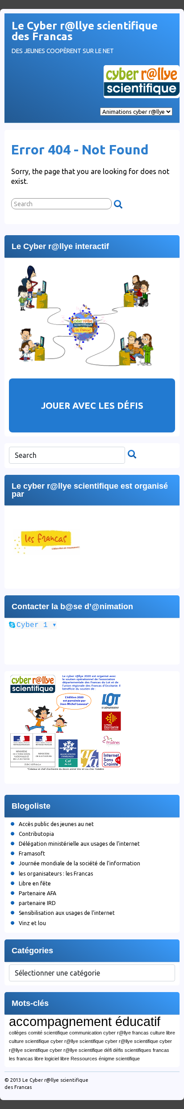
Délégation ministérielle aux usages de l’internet (79, 844)
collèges (18, 1032)
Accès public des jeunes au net (56, 824)
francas (161, 1050)
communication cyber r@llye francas (109, 1032)
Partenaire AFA (37, 893)
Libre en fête (35, 883)
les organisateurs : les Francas (56, 873)
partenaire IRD (37, 903)
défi (108, 1050)
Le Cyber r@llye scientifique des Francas (85, 31)
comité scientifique (48, 1032)
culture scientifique (29, 1041)
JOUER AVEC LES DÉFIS (92, 405)
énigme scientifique (119, 1058)
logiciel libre (57, 1058)
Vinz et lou (32, 923)
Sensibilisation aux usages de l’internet (67, 913)
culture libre (162, 1032)
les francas (21, 1058)
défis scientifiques (132, 1050)
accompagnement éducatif (84, 1021)
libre (38, 1058)
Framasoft (32, 853)
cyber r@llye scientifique (77, 1041)
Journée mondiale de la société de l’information (79, 863)
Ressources (84, 1058)
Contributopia (36, 834)
